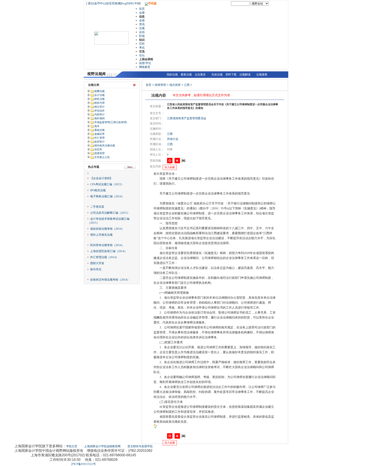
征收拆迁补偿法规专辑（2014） (110, 279)
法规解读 (245, 74)
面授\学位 (145, 63)
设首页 (110, 3)
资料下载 (231, 74)
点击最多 (200, 74)
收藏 (118, 3)
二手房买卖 (97, 206)
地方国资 (175, 84)
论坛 (142, 55)
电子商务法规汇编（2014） (107, 196)
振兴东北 (95, 269)
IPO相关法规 (98, 190)
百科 (142, 43)
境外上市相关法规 (101, 234)
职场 (142, 36)
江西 (187, 84)
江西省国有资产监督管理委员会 (186, 118)
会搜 (142, 12)
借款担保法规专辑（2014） (107, 228)
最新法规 (186, 74)
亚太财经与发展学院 (140, 446)
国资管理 (160, 84)
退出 (90, 3)
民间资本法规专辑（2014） (107, 245)
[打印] (183, 161)
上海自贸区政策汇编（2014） (108, 251)
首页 (142, 8)
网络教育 (144, 67)
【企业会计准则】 (101, 178)
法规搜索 (261, 74)
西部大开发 (97, 263)
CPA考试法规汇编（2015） (107, 184)
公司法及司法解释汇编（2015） (110, 212)
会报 (142, 20)
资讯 (142, 24)
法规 (142, 28)
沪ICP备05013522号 (83, 464)
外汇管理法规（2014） (104, 257)
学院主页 (71, 446)
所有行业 (172, 139)
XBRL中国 (133, 3)
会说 (142, 32)
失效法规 (217, 74)
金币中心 (99, 3)
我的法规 (172, 74)
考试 (142, 47)
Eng (123, 3)
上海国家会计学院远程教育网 (102, 446)
